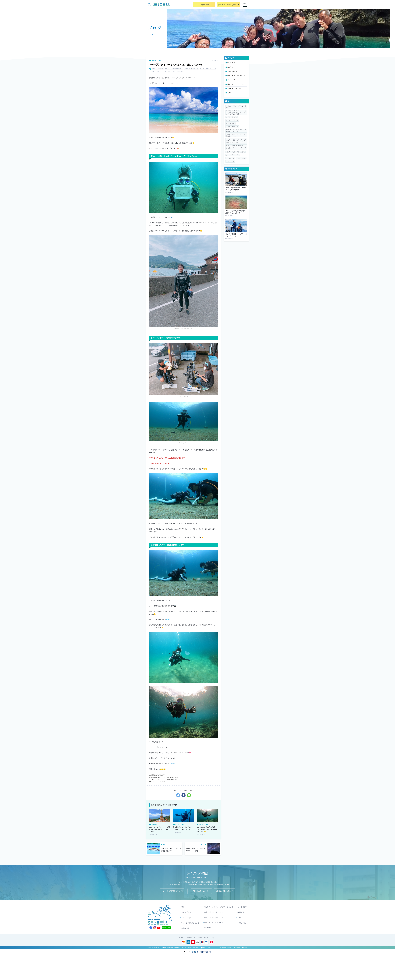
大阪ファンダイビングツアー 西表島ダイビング (236, 130)
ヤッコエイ (230, 161)
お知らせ (230, 67)
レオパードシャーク (233, 155)
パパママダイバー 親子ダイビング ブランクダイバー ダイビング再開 (236, 147)
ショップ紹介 (186, 912)
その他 (229, 93)
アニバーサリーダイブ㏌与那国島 (157, 781)
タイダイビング (231, 117)
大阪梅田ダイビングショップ (235, 152)
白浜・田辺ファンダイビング (213, 917)
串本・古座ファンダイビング (213, 912)
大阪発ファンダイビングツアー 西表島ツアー (236, 135)
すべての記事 (231, 62)
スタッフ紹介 (186, 918)
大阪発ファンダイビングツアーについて (218, 907)
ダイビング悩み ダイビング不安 (236, 106)
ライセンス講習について (190, 923)
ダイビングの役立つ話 (234, 88)
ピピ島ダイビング (232, 120)
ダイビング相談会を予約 (227, 5)
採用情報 (241, 912)
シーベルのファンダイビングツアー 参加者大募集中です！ (163, 779)
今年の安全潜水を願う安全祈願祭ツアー (158, 774)
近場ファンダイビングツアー (236, 75)
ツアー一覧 (207, 927)
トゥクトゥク (241, 158)
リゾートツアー (232, 80)
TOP (170, 45)
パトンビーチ (231, 123)
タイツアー (230, 158)
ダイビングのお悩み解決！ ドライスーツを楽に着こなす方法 (163, 777)
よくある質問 (242, 907)
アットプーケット (232, 126)
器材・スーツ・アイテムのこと (236, 84)
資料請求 (205, 5)
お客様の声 (185, 928)
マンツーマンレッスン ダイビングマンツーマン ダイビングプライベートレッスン (236, 140)
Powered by (187, 952)
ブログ (175, 45)
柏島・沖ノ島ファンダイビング (214, 922)
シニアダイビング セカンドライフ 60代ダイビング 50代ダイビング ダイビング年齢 (236, 112)
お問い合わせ (242, 923)
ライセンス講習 (156, 60)
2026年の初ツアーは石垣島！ (156, 775)
